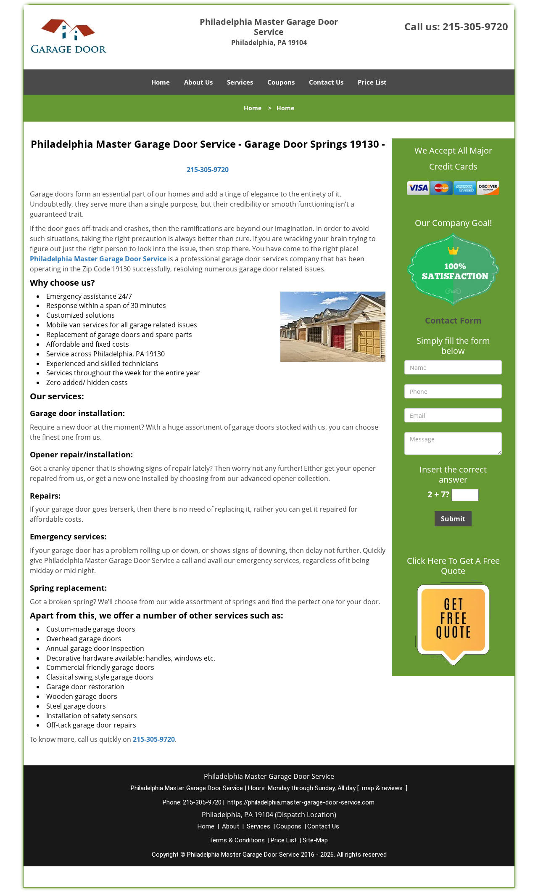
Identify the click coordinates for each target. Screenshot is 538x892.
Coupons (281, 82)
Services (240, 82)
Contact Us (326, 82)
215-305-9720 (475, 26)
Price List (372, 82)
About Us (198, 82)
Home (160, 82)
